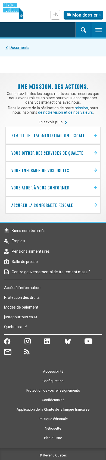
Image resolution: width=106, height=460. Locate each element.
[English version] (55, 15)
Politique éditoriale (53, 419)
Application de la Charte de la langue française (53, 409)
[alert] (83, 15)
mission (81, 108)
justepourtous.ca (18, 318)
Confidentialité (53, 400)
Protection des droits (22, 297)
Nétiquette (53, 428)
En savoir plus (53, 122)
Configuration (53, 381)
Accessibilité (53, 371)
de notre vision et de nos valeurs (65, 112)
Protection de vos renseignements (53, 390)
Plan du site (53, 438)
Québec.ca (13, 328)
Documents (19, 47)
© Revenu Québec (53, 455)
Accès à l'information (22, 287)
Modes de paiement (21, 307)
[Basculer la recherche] (83, 29)
